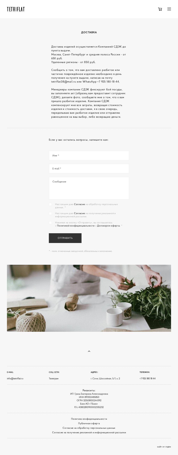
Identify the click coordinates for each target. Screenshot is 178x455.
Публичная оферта (89, 423)
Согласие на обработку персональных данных (89, 427)
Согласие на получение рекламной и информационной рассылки (89, 432)
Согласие (80, 204)
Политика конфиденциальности (89, 418)
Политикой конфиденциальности (76, 225)
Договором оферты (108, 225)
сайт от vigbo (164, 447)
